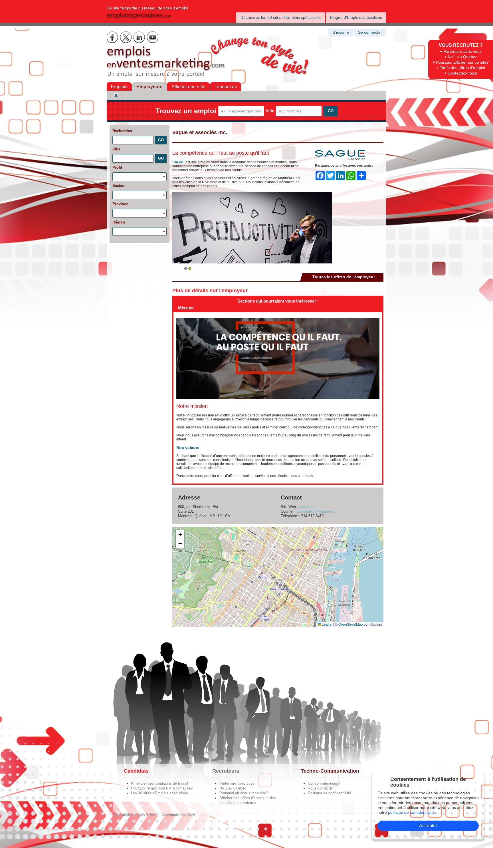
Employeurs (149, 86)
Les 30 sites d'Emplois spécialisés (159, 793)
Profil (117, 167)
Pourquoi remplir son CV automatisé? (162, 788)
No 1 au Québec (232, 788)
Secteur (119, 186)
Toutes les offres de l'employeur (343, 277)
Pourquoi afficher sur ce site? (243, 793)
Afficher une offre (188, 86)
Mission (186, 307)
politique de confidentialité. (412, 812)
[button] (180, 534)
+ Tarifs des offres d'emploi (461, 67)
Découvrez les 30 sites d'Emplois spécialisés (281, 17)
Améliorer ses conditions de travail (159, 783)
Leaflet (326, 624)
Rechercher (122, 131)
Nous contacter (320, 788)
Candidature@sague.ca (316, 511)
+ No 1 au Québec (460, 57)
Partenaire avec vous (236, 783)
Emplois (119, 86)
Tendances (226, 86)
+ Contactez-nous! (460, 73)
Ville (270, 111)
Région (118, 222)
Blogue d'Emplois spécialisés (356, 17)
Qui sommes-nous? (324, 783)
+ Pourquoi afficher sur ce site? (461, 62)
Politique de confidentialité (329, 793)
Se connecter (370, 32)
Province (120, 204)
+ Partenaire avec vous (461, 51)
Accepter (428, 825)
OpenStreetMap (350, 624)
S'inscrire (341, 32)
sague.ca (306, 507)
